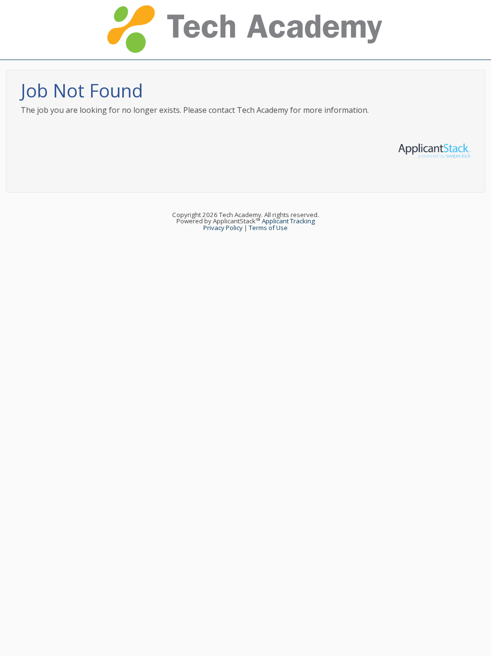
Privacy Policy (223, 227)
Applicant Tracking (288, 221)
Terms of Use (268, 227)
